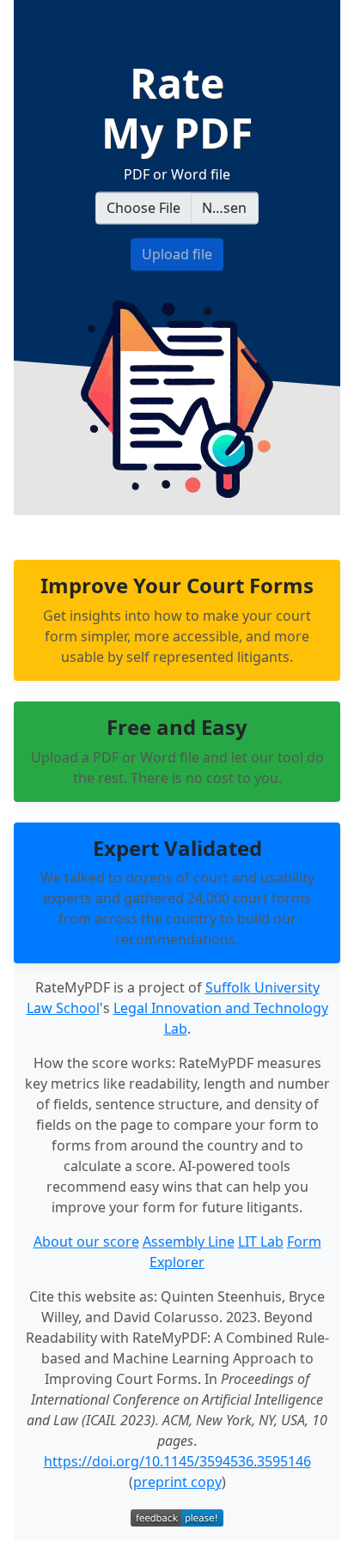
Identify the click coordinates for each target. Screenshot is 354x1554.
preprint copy (177, 1481)
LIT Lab (261, 1241)
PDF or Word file (177, 175)
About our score (86, 1241)
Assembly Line (189, 1241)
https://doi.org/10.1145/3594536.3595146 (177, 1461)
